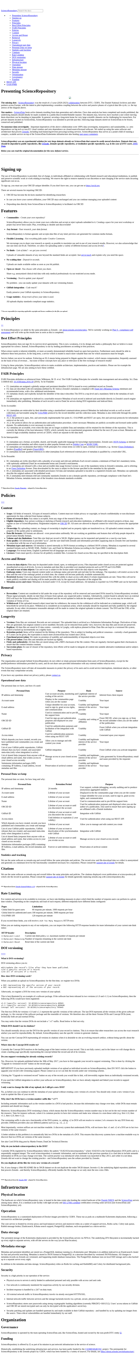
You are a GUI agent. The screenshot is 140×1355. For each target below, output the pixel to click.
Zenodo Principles (20, 488)
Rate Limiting (18, 55)
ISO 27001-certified (71, 1202)
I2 (121, 1333)
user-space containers (88, 134)
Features (15, 20)
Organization (17, 74)
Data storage (17, 67)
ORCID (63, 523)
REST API (11, 82)
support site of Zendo (105, 863)
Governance (17, 77)
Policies (15, 30)
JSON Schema (119, 442)
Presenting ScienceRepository (25, 15)
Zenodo (25, 132)
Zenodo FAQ (23, 1180)
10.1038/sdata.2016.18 (23, 382)
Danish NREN (107, 1200)
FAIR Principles (19, 28)
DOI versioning (19, 57)
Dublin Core (78, 444)
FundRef (18, 449)
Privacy (15, 42)
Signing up (16, 18)
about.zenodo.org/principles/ (75, 330)
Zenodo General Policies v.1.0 (25, 886)
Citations (16, 52)
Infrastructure (18, 60)
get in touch (86, 255)
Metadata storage (19, 69)
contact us (56, 675)
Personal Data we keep (22, 47)
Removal (16, 37)
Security (15, 72)
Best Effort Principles (21, 25)
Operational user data (21, 45)
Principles (16, 23)
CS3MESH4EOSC (93, 1349)
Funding (15, 79)
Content (15, 33)
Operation (16, 65)
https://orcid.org (93, 185)
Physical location (19, 62)
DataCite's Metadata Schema (106, 389)
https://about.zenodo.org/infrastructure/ (117, 1351)
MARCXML (92, 444)
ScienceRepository (9, 10)
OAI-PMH (42, 413)
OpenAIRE (38, 449)
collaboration (74, 103)
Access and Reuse (20, 35)
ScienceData (19, 112)
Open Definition (126, 447)
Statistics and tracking (21, 50)
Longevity (16, 40)
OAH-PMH (12, 84)
